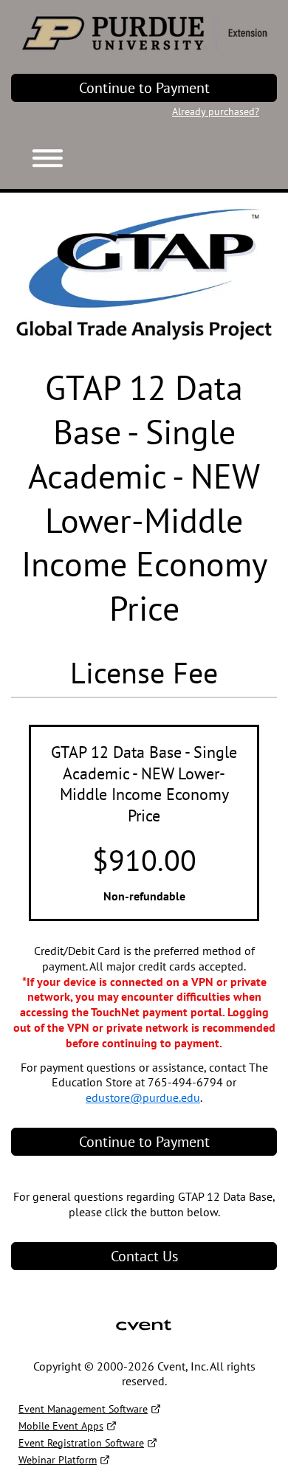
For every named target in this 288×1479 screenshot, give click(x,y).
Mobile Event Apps (60, 1426)
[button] (41, 155)
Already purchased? (215, 111)
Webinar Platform (57, 1459)
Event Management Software (83, 1409)
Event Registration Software (81, 1442)
